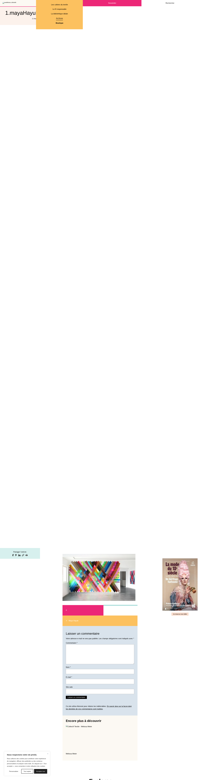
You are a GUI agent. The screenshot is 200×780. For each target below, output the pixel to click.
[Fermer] (47, 753)
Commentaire (72, 643)
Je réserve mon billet (180, 614)
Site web (69, 687)
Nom (68, 667)
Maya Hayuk (73, 621)
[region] (27, 763)
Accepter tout (40, 771)
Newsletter (112, 3)
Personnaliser (13, 771)
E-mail (69, 677)
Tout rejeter (27, 771)
